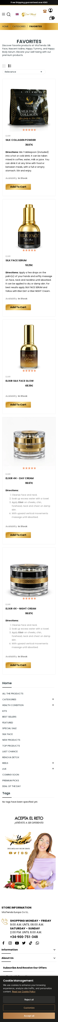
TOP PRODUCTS (11, 745)
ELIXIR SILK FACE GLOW (20, 381)
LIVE (4, 768)
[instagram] (10, 943)
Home (7, 683)
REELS (5, 763)
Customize (29, 1007)
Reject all (29, 999)
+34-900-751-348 (24, 937)
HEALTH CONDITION (13, 705)
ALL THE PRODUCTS (12, 693)
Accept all (29, 1015)
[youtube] (17, 943)
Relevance (24, 72)
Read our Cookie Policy (23, 991)
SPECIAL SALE (9, 728)
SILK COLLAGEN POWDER (21, 140)
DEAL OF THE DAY (11, 786)
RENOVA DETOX (10, 757)
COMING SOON (10, 774)
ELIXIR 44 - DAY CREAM (20, 478)
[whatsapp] (37, 943)
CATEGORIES (9, 699)
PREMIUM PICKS (10, 780)
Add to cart (18, 187)
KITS (4, 711)
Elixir (8, 136)
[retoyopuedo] (29, 850)
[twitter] (24, 943)
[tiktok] (30, 943)
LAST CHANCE (10, 751)
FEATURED (7, 722)
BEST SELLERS (9, 716)
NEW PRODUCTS (11, 739)
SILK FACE (7, 734)
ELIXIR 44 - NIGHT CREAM (21, 608)
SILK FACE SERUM (16, 260)
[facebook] (3, 943)
